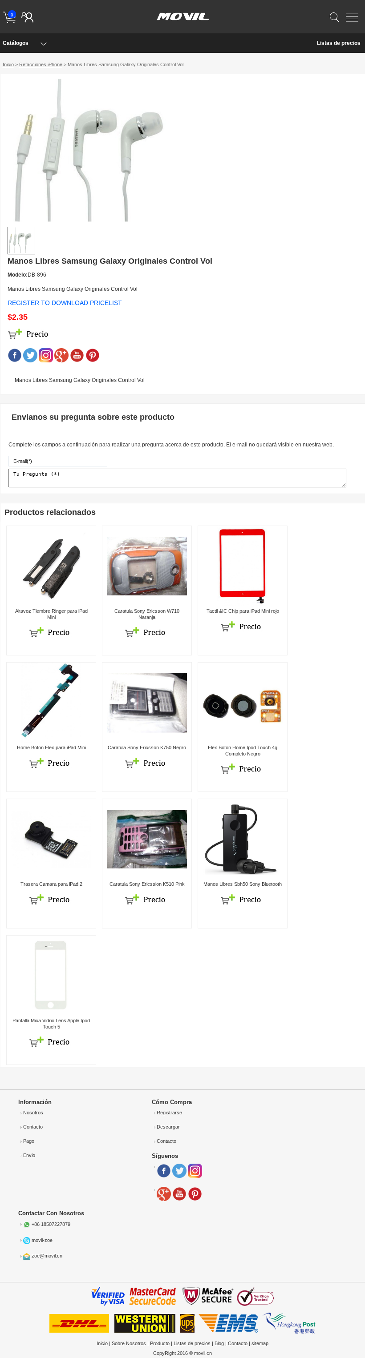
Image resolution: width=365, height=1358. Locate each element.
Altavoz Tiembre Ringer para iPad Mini (51, 613)
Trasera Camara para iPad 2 (51, 884)
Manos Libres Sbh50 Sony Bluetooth (242, 884)
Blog (219, 1343)
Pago (28, 1141)
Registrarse (169, 1112)
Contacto (33, 1126)
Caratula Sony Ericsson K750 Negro (147, 747)
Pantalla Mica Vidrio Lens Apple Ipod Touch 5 (51, 1023)
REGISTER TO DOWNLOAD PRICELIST (65, 302)
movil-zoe (42, 1240)
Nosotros (33, 1112)
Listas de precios (339, 43)
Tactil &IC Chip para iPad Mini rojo (243, 611)
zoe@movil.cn (47, 1256)
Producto (160, 1343)
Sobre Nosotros (129, 1343)
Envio (29, 1155)
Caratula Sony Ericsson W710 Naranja (146, 613)
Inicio (8, 64)
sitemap (259, 1343)
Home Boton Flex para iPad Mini (51, 747)
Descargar (168, 1126)
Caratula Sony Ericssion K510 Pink (147, 884)
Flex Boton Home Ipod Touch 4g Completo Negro (242, 750)
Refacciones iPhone (40, 64)
